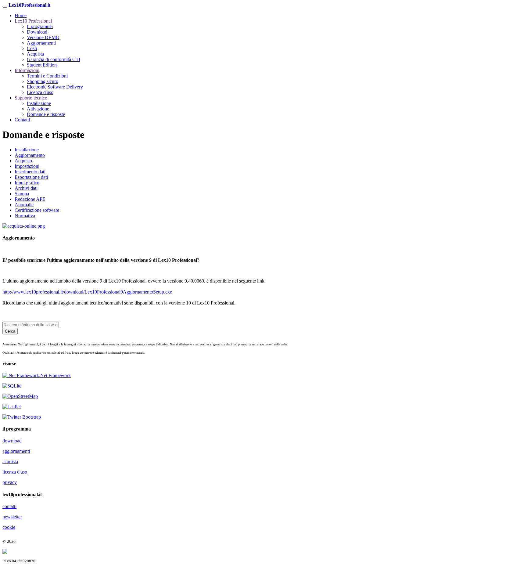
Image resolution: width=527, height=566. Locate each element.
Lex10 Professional (33, 20)
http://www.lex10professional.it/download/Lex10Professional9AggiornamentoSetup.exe (87, 291)
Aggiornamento (30, 155)
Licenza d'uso (40, 92)
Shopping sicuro (42, 81)
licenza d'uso (14, 471)
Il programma (40, 26)
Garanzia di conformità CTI (53, 59)
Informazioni (27, 70)
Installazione (39, 103)
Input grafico (27, 182)
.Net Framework (55, 375)
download (12, 440)
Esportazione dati (31, 177)
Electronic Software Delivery (55, 86)
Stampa (22, 193)
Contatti (22, 119)
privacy (9, 482)
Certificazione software (37, 210)
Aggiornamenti (41, 42)
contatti (9, 506)
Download (37, 31)
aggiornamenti (16, 451)
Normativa (25, 215)
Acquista (35, 53)
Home (21, 15)
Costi (32, 48)
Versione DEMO (43, 37)
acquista (10, 461)
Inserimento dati (30, 171)
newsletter (12, 516)
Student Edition (42, 64)
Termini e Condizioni (47, 75)
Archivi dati (26, 188)
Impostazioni (27, 166)
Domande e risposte (46, 114)
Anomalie (24, 204)
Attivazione (38, 108)
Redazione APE (30, 199)
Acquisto (23, 160)
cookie (8, 527)
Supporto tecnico (31, 97)
